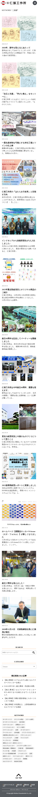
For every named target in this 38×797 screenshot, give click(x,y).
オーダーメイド (7, 719)
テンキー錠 (6, 751)
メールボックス (22, 753)
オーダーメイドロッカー (10, 722)
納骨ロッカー (7, 756)
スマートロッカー (8, 730)
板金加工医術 (18, 761)
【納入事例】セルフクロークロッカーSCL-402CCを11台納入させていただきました (20, 692)
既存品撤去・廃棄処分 (9, 748)
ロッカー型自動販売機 (9, 753)
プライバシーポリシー (15, 789)
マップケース (7, 740)
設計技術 (21, 722)
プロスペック (22, 751)
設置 (17, 730)
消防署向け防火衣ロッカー (10, 735)
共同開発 (15, 740)
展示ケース (29, 756)
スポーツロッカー (8, 724)
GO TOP (19, 778)
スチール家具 (29, 719)
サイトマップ (25, 789)
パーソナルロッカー (8, 727)
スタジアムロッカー (8, 745)
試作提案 (16, 732)
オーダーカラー (25, 730)
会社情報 (32, 785)
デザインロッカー (26, 735)
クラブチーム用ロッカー (24, 745)
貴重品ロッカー (20, 724)
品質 (31, 753)
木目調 (14, 751)
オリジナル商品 (18, 719)
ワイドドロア (24, 738)
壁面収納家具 (29, 748)
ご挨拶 (16, 738)
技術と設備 (19, 785)
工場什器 (20, 748)
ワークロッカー (7, 732)
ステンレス (17, 759)
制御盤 (25, 759)
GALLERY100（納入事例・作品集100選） (20, 686)
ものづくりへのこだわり (8, 785)
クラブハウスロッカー (28, 732)
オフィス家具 (20, 727)
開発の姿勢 (26, 785)
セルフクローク (7, 761)
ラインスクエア (7, 738)
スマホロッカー (7, 759)
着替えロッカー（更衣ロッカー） (12, 743)
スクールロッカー (18, 756)
